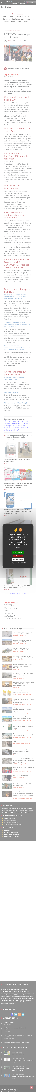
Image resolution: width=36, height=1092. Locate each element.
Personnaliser (18, 560)
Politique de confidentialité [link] (18, 563)
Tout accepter (18, 552)
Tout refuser (18, 556)
